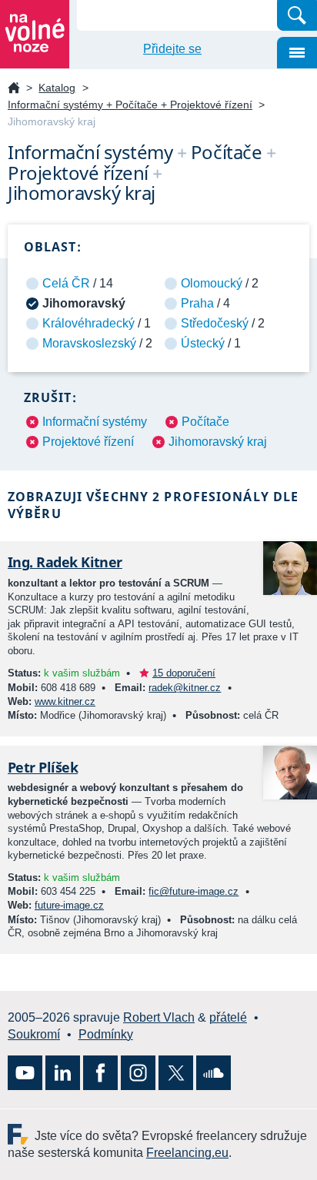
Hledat (297, 15)
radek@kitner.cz (184, 687)
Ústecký (203, 343)
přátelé (228, 1017)
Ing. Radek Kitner (65, 562)
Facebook (100, 1072)
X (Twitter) (175, 1072)
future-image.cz (69, 905)
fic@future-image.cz (193, 891)
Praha (197, 303)
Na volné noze (14, 88)
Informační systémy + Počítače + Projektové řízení (130, 104)
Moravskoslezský (89, 343)
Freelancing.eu (21, 1134)
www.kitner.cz (65, 701)
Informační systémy (94, 421)
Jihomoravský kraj (218, 441)
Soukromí (34, 1034)
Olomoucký (211, 283)
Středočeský (215, 323)
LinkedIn (62, 1072)
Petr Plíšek (43, 767)
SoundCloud (213, 1072)
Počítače (205, 421)
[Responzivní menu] (297, 52)
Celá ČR (66, 283)
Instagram (138, 1072)
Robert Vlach (159, 1017)
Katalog (56, 87)
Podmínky (105, 1034)
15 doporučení (183, 673)
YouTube (25, 1072)
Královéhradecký (88, 323)
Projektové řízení (88, 441)
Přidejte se (172, 48)
